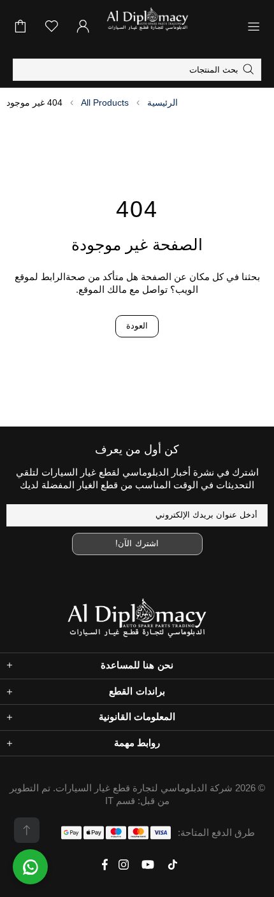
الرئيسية (162, 102)
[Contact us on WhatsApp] (30, 866)
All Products (105, 102)
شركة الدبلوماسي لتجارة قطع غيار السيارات (144, 787)
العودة (137, 325)
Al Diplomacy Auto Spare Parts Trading (169, 26)
